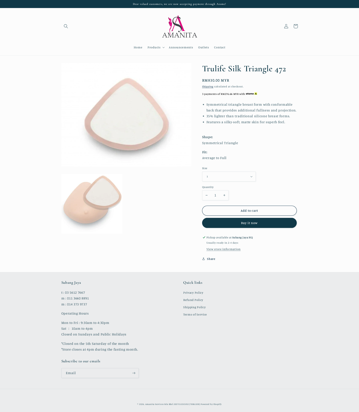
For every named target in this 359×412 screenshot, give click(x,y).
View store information (223, 249)
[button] (66, 26)
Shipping (207, 86)
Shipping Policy (194, 307)
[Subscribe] (134, 373)
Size (204, 168)
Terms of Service (195, 314)
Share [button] (211, 259)
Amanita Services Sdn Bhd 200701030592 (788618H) (172, 404)
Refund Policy (193, 300)
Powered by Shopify (211, 404)
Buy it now (249, 223)
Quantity (208, 187)
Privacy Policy (193, 292)
